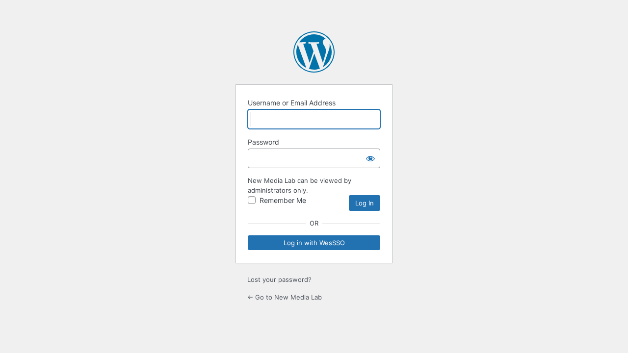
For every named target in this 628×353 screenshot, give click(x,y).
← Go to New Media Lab (284, 297)
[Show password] (370, 158)
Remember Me (283, 200)
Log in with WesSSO (314, 243)
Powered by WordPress (314, 52)
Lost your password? (279, 279)
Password (263, 142)
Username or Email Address (292, 103)
